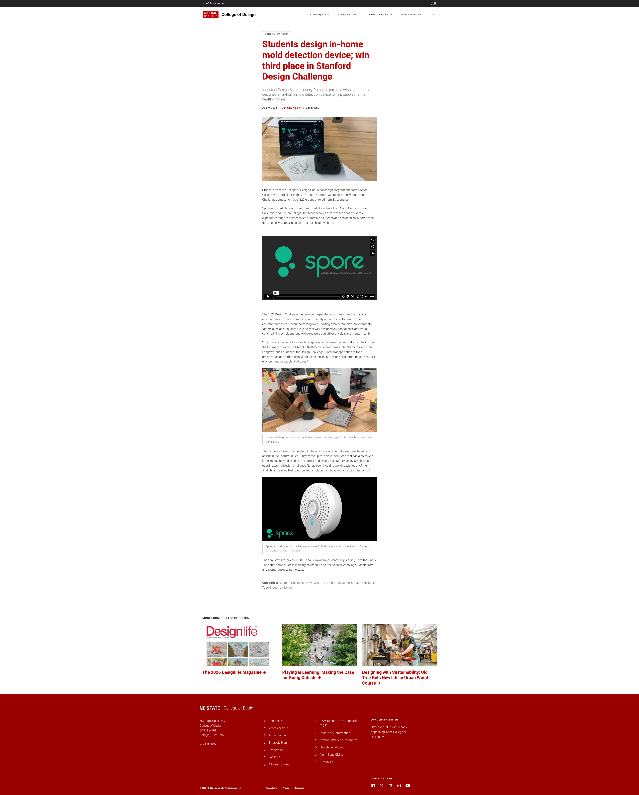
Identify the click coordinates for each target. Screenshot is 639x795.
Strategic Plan (278, 742)
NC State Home (214, 3)
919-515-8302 (208, 743)
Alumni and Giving (331, 754)
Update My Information (335, 733)
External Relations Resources (338, 740)
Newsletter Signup (332, 747)
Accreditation (277, 735)
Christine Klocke (291, 107)
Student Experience (411, 14)
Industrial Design (281, 587)
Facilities (274, 757)
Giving (433, 14)
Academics (276, 750)
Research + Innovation (380, 14)
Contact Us (276, 720)
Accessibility (271, 788)
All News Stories (279, 764)
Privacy (286, 788)
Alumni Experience (319, 14)
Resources (299, 788)
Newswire (313, 582)
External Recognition (348, 14)
